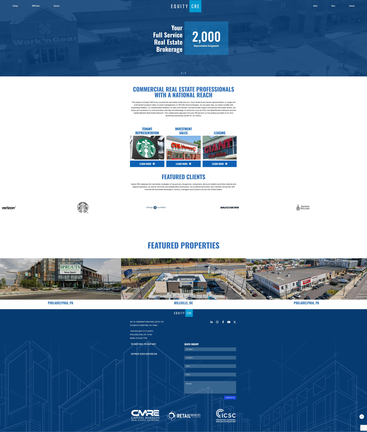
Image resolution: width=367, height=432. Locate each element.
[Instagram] (217, 322)
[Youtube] (228, 322)
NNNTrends (36, 5)
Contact (351, 5)
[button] (2, 208)
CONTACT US (230, 397)
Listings (15, 5)
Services (56, 5)
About (315, 5)
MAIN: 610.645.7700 (138, 338)
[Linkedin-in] (211, 322)
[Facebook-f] (223, 322)
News (333, 5)
